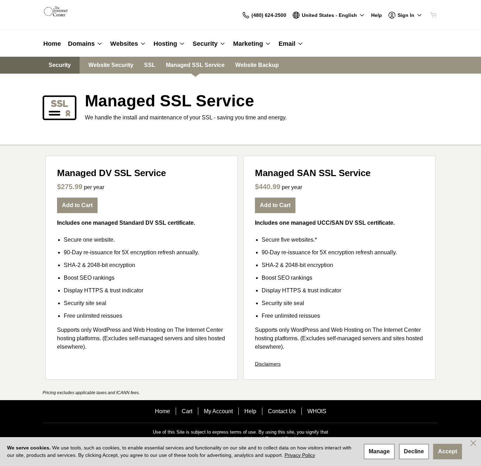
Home (162, 411)
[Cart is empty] (433, 15)
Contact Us (282, 411)
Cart (187, 411)
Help (250, 411)
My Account (218, 411)
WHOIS (316, 411)
